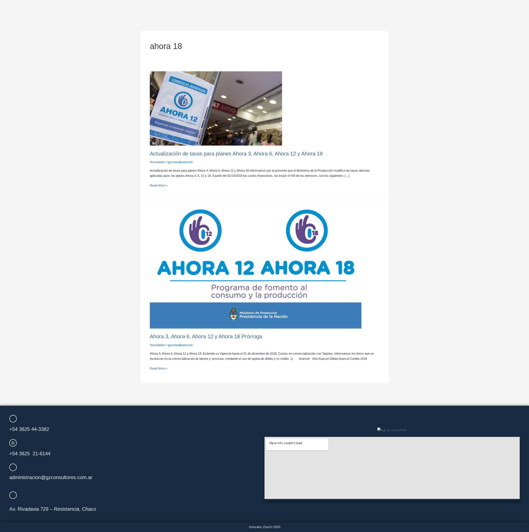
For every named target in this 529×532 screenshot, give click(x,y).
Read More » (158, 185)
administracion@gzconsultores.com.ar (50, 477)
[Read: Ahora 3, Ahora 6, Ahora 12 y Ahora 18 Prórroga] (255, 268)
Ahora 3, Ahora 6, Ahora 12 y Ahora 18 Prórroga (206, 336)
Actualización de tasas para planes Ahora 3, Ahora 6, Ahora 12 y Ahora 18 (236, 154)
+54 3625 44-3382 (29, 429)
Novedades (157, 162)
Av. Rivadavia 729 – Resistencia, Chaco (52, 509)
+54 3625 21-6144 (29, 453)
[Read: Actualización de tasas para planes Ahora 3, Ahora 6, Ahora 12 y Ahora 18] (216, 108)
